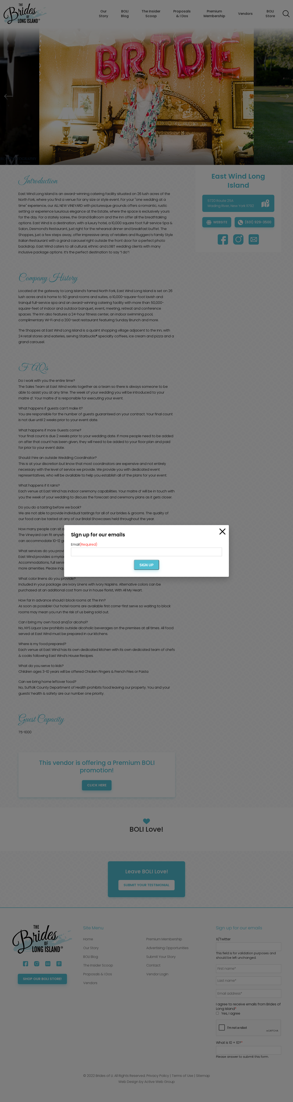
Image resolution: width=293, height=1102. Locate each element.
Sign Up (146, 565)
